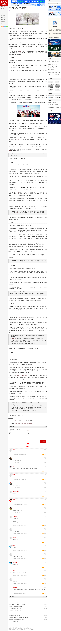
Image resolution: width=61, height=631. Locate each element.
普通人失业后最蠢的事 (51, 110)
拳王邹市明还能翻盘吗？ (51, 69)
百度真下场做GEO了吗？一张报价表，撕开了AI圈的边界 (17, 604)
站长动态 (3, 8)
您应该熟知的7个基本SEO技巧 (52, 64)
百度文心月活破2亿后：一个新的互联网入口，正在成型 (17, 602)
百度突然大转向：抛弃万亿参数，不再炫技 (15, 608)
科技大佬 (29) (51, 89)
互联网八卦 (57, 81)
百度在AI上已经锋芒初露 (22, 375)
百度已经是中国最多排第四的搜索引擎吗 (14, 615)
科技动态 (3, 15)
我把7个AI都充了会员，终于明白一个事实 (54, 66)
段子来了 (3, 13)
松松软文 (5, 26)
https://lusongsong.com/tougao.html (54, 37)
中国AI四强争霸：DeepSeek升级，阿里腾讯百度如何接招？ (17, 619)
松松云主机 (7, 26)
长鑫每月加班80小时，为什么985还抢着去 (54, 72)
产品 (26, 308)
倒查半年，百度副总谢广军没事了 (14, 621)
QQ (9, 433)
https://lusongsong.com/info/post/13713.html (23, 423)
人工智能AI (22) (51, 84)
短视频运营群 (51, 97)
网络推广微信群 (58, 97)
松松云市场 (1, 26)
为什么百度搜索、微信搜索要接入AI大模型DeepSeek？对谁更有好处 (18, 617)
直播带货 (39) (51, 87)
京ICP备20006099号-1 (20, 629)
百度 (13, 27)
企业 (18, 139)
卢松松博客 (4, 3)
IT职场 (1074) (58, 84)
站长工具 (3, 17)
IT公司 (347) (57, 82)
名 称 (10, 430)
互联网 (20, 51)
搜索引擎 (14, 338)
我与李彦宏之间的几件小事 (17, 8)
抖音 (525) (57, 89)
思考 (18, 212)
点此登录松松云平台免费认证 (15, 429)
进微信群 (3, 26)
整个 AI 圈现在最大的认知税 (52, 109)
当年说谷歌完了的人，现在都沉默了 (14, 613)
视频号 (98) (57, 87)
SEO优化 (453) (51, 82)
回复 (43, 454)
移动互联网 (17, 192)
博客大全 (3, 19)
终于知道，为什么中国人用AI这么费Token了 (54, 67)
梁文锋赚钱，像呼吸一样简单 (52, 102)
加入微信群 (45, 426)
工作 (10, 150)
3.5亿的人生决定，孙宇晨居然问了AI (53, 104)
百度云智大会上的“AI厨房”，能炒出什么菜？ (15, 610)
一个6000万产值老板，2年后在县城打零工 (54, 61)
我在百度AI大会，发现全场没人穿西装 (14, 599)
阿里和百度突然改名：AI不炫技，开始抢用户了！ (16, 606)
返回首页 (3, 6)
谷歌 (19, 317)
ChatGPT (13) (51, 81)
